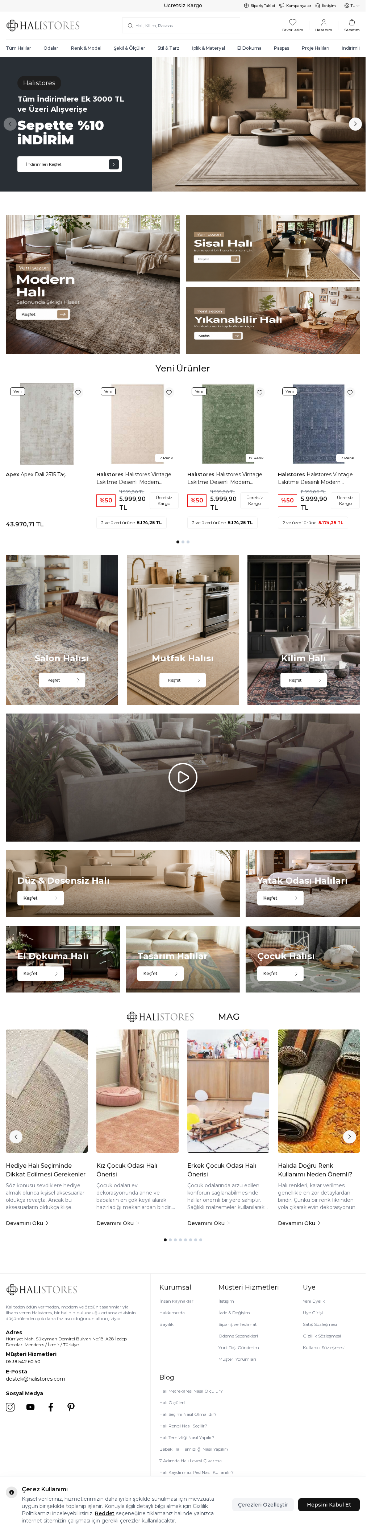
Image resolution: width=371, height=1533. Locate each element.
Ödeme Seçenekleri (238, 1336)
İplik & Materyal (208, 48)
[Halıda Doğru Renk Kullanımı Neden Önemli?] (319, 1090)
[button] (355, 124)
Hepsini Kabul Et (329, 1504)
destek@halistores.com (35, 1379)
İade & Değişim (234, 1312)
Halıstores (110, 474)
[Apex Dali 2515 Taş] (47, 424)
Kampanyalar (298, 5)
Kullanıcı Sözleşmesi (324, 1347)
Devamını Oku (24, 1223)
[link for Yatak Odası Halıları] (303, 883)
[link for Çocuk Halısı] (303, 959)
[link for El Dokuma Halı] (63, 959)
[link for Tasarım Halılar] (183, 959)
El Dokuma (249, 48)
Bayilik (166, 1324)
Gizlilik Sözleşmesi (322, 1336)
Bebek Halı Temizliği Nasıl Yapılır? (194, 1449)
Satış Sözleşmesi (320, 1324)
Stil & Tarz (168, 48)
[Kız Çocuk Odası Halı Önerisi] (137, 1090)
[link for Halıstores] (183, 124)
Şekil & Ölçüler (129, 48)
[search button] (130, 25)
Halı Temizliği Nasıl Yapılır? (186, 1437)
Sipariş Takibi (263, 5)
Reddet (104, 1513)
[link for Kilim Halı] (303, 630)
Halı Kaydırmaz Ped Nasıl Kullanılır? (196, 1472)
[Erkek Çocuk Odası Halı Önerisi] (228, 1090)
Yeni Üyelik (314, 1301)
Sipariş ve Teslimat (237, 1324)
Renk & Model (86, 48)
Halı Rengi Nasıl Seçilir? (183, 1426)
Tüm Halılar (18, 48)
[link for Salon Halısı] (62, 630)
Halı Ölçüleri (172, 1402)
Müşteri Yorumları (237, 1359)
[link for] (93, 284)
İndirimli (351, 48)
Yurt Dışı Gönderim (238, 1347)
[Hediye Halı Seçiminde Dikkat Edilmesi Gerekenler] (47, 1090)
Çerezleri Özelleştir (263, 1504)
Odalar (50, 48)
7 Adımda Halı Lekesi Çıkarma (190, 1460)
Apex (13, 474)
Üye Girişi (313, 1312)
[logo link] (43, 25)
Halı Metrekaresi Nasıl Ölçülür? (191, 1391)
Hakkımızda (172, 1312)
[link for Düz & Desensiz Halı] (123, 883)
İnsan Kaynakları (177, 1301)
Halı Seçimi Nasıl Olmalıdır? (188, 1414)
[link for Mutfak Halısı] (183, 630)
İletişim (329, 5)
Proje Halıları (315, 48)
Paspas (281, 48)
